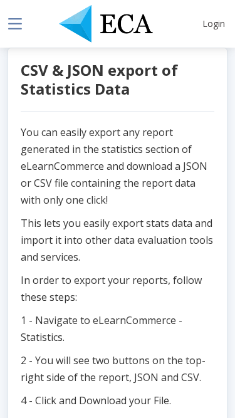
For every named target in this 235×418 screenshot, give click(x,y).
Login (213, 23)
